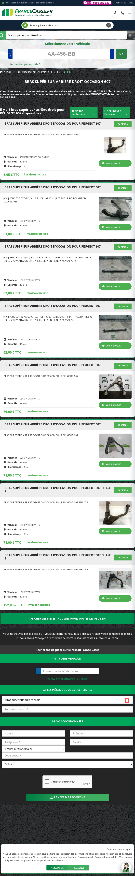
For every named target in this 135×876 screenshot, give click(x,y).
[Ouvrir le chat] (126, 869)
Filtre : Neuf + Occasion (116, 112)
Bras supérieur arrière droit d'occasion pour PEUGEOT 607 (53, 123)
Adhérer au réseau (124, 2)
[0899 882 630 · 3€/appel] (97, 3)
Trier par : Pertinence (84, 112)
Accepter (57, 868)
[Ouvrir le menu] (129, 13)
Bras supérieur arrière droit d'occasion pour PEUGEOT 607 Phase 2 (58, 489)
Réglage (78, 868)
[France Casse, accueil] (27, 13)
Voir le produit (113, 163)
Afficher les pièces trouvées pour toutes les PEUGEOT (68, 618)
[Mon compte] (115, 13)
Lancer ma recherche (69, 797)
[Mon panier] (122, 13)
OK (121, 54)
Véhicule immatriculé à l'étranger (67, 678)
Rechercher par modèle (24, 64)
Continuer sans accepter (119, 849)
